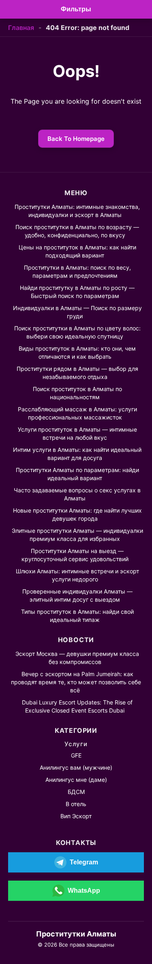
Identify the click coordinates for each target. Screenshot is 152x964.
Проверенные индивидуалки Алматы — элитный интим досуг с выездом (77, 595)
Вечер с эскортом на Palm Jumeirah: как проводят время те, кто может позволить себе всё (76, 682)
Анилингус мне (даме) (76, 779)
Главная (21, 27)
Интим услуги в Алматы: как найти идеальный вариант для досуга (77, 453)
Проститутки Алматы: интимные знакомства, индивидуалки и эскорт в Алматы (77, 210)
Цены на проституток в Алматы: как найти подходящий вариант (77, 251)
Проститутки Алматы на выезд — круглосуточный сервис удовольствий (74, 554)
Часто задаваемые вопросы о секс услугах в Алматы (77, 494)
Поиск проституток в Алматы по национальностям (77, 392)
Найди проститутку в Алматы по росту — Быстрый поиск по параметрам (77, 291)
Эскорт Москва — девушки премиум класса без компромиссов (77, 657)
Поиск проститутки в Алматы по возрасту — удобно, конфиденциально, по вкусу (77, 230)
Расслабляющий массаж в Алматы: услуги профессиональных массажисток (77, 413)
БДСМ (76, 791)
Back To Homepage (76, 139)
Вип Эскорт (76, 816)
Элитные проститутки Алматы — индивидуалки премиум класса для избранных (77, 534)
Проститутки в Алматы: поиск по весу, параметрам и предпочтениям (77, 271)
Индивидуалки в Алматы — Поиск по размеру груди (77, 311)
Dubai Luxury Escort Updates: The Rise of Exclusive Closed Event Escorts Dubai (77, 706)
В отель (76, 803)
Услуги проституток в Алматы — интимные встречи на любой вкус (77, 433)
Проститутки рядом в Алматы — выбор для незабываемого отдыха (77, 372)
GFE (76, 755)
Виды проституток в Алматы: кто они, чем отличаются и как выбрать (77, 352)
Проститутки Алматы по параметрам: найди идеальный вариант (77, 473)
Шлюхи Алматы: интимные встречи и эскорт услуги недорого (77, 575)
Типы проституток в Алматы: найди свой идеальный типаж (77, 615)
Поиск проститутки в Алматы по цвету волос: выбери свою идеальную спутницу (77, 332)
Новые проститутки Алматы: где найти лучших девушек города (77, 514)
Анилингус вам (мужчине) (76, 767)
